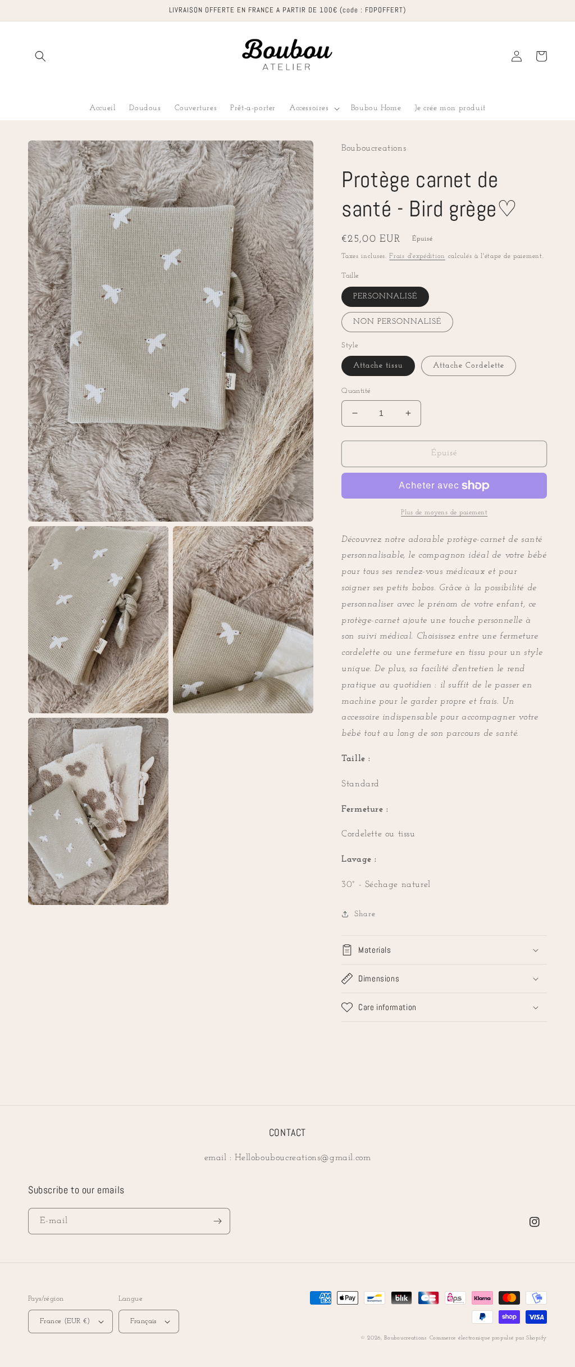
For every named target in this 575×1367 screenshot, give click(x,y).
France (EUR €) (65, 1321)
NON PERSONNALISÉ (397, 322)
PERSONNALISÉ (385, 296)
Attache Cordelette (468, 365)
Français (143, 1321)
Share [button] (364, 914)
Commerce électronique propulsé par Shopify (488, 1338)
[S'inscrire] (217, 1221)
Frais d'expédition (417, 256)
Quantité (356, 391)
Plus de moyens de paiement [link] (444, 512)
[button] (40, 56)
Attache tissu (378, 365)
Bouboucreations (405, 1338)
